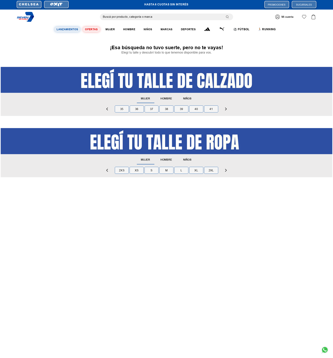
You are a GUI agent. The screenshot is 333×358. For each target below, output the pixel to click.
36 (136, 109)
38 (166, 109)
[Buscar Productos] (228, 17)
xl (196, 170)
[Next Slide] (225, 109)
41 (211, 109)
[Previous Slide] (107, 109)
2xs (122, 170)
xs (137, 170)
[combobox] (166, 17)
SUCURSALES (304, 4)
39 (181, 109)
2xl (211, 170)
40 (196, 109)
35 (121, 109)
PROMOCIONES (277, 4)
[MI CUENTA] (284, 16)
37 (151, 109)
